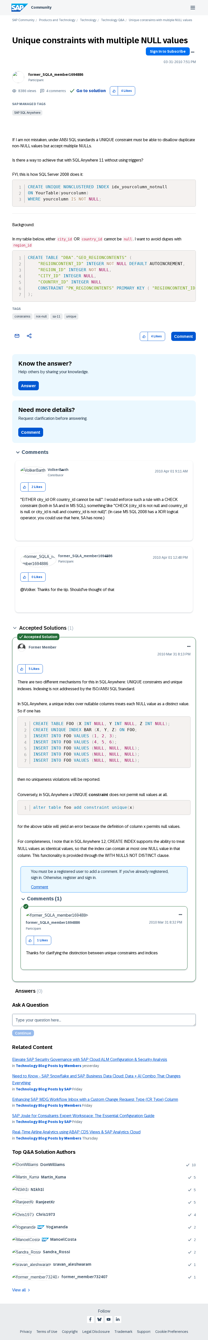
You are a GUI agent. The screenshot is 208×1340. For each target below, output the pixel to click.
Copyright (70, 1332)
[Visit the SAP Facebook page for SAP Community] (90, 1319)
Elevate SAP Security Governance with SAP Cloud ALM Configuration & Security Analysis (89, 1059)
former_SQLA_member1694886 (55, 75)
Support (144, 1332)
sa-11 (56, 316)
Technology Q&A (112, 20)
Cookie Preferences (171, 1332)
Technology (88, 20)
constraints (22, 316)
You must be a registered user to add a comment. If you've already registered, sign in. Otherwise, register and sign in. (99, 874)
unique (71, 316)
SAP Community (23, 20)
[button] (114, 91)
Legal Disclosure (96, 1332)
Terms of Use (46, 1332)
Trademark (123, 1332)
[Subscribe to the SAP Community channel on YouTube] (109, 1319)
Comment (183, 336)
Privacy (26, 1332)
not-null (41, 316)
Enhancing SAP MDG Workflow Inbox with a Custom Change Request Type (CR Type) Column (95, 1099)
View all (19, 1290)
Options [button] (192, 52)
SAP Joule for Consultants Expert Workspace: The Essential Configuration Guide (83, 1116)
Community (41, 7)
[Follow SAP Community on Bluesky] (99, 1319)
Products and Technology (57, 20)
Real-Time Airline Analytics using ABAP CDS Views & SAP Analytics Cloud (76, 1132)
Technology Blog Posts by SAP (44, 1089)
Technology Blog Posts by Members (48, 1066)
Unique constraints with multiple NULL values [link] (160, 20)
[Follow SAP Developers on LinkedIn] (118, 1319)
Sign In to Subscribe (168, 51)
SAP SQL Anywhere (27, 112)
